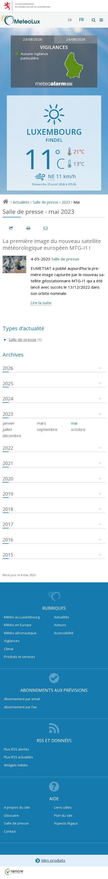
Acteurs (60, 624)
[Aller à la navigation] (101, 20)
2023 (66, 202)
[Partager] (11, 228)
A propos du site (17, 807)
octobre (78, 429)
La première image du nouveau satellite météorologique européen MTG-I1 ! (52, 244)
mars (41, 423)
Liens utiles (63, 807)
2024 (8, 398)
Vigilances (12, 640)
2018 (8, 509)
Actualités (21, 202)
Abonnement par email (22, 699)
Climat (8, 648)
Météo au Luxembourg (22, 617)
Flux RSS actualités (18, 757)
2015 (8, 555)
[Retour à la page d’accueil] (20, 22)
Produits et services (19, 656)
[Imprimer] (28, 228)
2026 (8, 368)
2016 (8, 539)
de (70, 20)
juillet (7, 429)
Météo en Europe (17, 624)
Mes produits (53, 860)
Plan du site (63, 815)
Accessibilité (63, 633)
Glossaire (11, 815)
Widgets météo (16, 765)
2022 (8, 448)
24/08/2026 (75, 39)
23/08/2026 (32, 39)
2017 (8, 524)
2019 (8, 494)
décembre (12, 435)
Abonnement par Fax (20, 707)
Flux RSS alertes (16, 749)
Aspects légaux (66, 823)
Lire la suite (41, 302)
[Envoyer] (46, 228)
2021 (8, 463)
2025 (8, 383)
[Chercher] (93, 20)
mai (74, 423)
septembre (47, 429)
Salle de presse (45, 202)
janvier (9, 423)
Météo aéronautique (20, 633)
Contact (10, 831)
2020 (8, 478)
